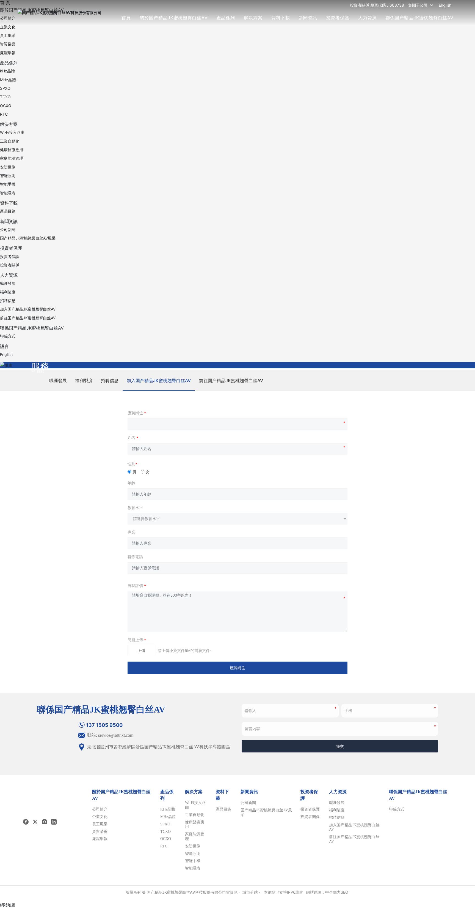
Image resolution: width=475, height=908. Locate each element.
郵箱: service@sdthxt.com (109, 735)
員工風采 (7, 35)
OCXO (5, 105)
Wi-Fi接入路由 (12, 132)
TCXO (5, 96)
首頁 (126, 17)
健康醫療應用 (11, 149)
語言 (4, 346)
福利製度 (7, 292)
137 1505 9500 (104, 725)
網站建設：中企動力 (323, 892)
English (445, 5)
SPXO (5, 88)
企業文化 (7, 27)
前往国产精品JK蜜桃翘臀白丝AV (28, 318)
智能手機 (7, 184)
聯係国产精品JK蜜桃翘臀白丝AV (419, 17)
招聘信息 (7, 300)
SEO (344, 892)
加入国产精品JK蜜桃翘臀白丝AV (28, 309)
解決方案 (253, 17)
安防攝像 (7, 167)
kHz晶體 (7, 71)
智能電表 (7, 193)
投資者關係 (9, 265)
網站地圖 (7, 904)
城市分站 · (251, 892)
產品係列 (225, 17)
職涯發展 (7, 283)
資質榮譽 (7, 44)
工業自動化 (9, 141)
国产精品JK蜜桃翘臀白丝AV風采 (28, 238)
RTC (4, 114)
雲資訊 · (233, 892)
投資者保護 (337, 17)
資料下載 (280, 17)
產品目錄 (7, 211)
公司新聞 (7, 229)
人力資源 (367, 17)
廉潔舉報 (7, 52)
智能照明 (7, 175)
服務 (40, 366)
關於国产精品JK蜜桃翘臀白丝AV (174, 17)
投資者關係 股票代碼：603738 (377, 5)
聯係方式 (7, 336)
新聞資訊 (308, 17)
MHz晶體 (8, 79)
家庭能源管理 (11, 158)
